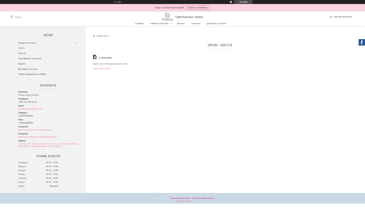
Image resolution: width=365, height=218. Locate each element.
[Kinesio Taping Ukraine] (167, 17)
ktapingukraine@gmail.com (30, 109)
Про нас (181, 23)
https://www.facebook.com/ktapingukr (35, 130)
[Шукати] (12, 17)
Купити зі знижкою (197, 7)
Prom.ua (196, 196)
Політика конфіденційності (203, 198)
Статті (21, 48)
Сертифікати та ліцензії (29, 58)
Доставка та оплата (216, 23)
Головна (139, 23)
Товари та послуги (159, 23)
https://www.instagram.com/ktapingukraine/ (37, 137)
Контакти (195, 23)
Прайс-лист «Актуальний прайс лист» (110, 64)
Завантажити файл (101, 68)
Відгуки (21, 63)
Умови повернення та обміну (32, 74)
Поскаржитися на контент (180, 198)
